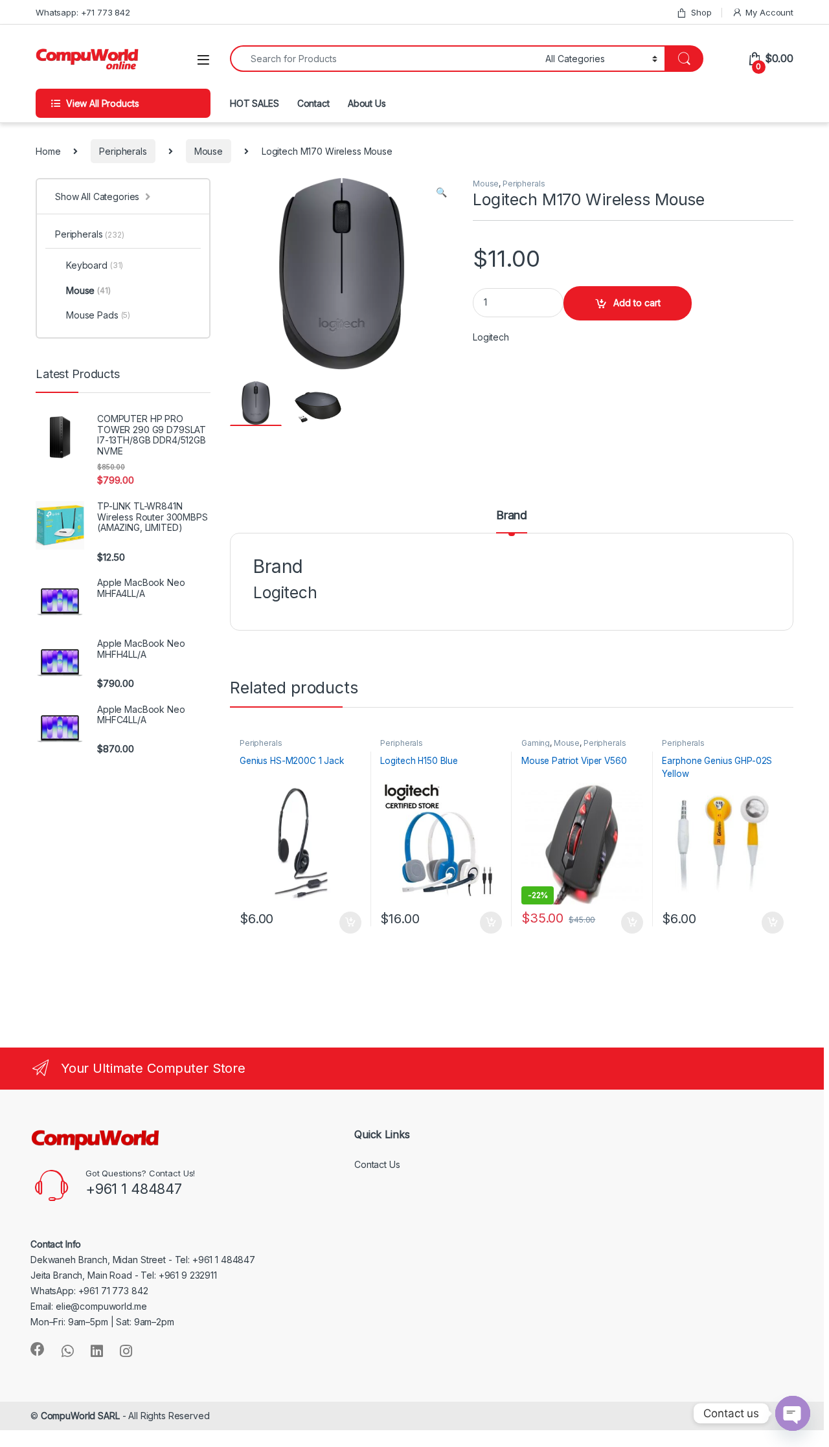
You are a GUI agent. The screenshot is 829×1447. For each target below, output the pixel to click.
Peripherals (122, 151)
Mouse (208, 151)
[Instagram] (126, 1351)
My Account (769, 12)
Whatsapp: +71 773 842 (83, 12)
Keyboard (94, 265)
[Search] (683, 58)
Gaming (535, 743)
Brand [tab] (511, 516)
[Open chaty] (792, 1413)
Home (48, 151)
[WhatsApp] (68, 1351)
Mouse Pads (98, 314)
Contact (313, 103)
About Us (367, 103)
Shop (701, 12)
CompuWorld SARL (80, 1415)
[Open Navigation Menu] (203, 60)
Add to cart (637, 302)
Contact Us (377, 1164)
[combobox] (384, 58)
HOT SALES (254, 103)
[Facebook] (37, 1349)
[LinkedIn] (97, 1351)
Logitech (491, 336)
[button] (441, 192)
